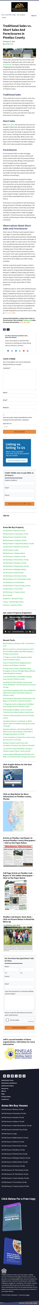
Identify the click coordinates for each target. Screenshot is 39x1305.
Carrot (27, 1295)
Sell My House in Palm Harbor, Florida (15, 560)
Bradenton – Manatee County (13, 598)
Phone (7, 495)
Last (21, 973)
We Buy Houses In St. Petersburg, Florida (17, 579)
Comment (7, 368)
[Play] (6, 632)
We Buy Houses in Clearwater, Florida (15, 534)
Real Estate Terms (8, 1080)
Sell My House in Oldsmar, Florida (14, 556)
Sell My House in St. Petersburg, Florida (15, 1170)
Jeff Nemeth (9, 44)
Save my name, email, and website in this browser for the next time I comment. (17, 418)
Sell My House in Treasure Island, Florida (15, 1186)
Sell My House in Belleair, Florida (14, 531)
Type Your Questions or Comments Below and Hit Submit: (19, 992)
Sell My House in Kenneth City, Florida (16, 547)
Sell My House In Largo (10, 550)
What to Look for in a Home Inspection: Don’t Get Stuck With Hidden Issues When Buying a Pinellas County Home (18, 651)
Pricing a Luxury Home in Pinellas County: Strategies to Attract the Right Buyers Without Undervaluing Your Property (19, 671)
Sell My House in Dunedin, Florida (13, 1117)
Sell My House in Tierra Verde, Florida (14, 1182)
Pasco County (7, 595)
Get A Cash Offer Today (9, 15)
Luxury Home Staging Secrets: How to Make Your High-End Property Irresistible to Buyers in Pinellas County (19, 692)
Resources (5, 1088)
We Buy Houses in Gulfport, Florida (14, 540)
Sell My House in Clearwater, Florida (14, 1113)
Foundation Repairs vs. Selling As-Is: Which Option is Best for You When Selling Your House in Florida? (19, 723)
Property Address (11, 480)
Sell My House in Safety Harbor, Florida (15, 1162)
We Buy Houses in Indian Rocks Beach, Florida (18, 543)
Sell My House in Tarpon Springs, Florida (16, 586)
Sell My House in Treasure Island (14, 592)
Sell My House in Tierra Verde (13, 589)
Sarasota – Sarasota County (12, 605)
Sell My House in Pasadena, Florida (14, 563)
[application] (19, 624)
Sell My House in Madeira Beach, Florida (15, 1138)
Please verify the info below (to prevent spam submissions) (18, 1014)
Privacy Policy (6, 1097)
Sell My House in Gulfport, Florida (13, 1121)
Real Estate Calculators (9, 1083)
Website (6, 407)
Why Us (4, 1091)
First (6, 973)
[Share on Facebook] (4, 329)
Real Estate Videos (8, 1086)
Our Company (21, 15)
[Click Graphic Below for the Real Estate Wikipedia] (13, 778)
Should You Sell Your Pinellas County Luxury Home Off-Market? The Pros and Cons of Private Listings (19, 684)
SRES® (4, 18)
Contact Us (5, 1099)
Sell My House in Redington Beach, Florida (16, 1158)
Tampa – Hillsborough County (13, 602)
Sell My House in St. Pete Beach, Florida (15, 1174)
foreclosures (7, 65)
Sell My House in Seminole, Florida (14, 576)
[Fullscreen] (33, 632)
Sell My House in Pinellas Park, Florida (16, 566)
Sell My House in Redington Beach (14, 569)
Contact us (27, 320)
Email (5, 400)
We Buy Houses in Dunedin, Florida (14, 537)
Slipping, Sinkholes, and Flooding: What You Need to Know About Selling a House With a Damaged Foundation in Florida (18, 731)
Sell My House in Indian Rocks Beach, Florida (17, 1125)
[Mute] (30, 632)
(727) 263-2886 (10, 313)
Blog (3, 1094)
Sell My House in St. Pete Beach (13, 582)
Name (5, 392)
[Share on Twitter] (8, 329)
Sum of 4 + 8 (7, 423)
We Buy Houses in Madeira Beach (14, 553)
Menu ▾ (33, 16)
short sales (10, 125)
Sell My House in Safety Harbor (13, 573)
